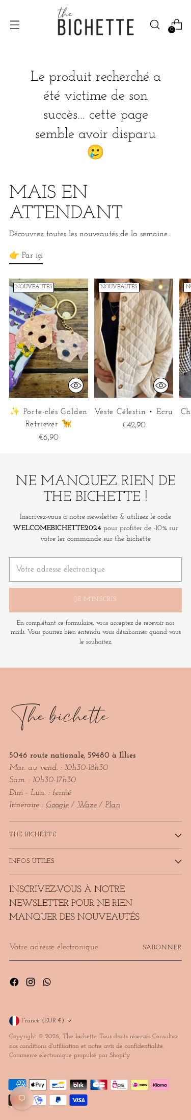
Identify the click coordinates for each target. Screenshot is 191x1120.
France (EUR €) (42, 1021)
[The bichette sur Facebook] (15, 984)
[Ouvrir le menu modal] (14, 24)
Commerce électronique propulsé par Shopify (69, 1056)
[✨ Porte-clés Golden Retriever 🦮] (48, 338)
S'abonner (162, 948)
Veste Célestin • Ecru (133, 412)
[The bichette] (96, 24)
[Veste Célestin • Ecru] (133, 338)
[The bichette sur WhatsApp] (48, 984)
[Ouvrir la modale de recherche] (154, 24)
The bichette (79, 1037)
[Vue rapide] (76, 385)
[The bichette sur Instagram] (31, 984)
